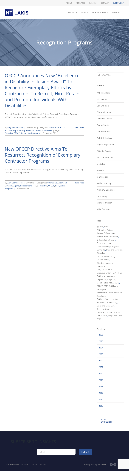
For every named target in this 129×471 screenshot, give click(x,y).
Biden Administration (106, 239)
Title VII (116, 312)
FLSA (114, 272)
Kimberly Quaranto (106, 189)
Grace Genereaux (105, 157)
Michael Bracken (104, 202)
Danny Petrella (103, 131)
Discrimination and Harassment (105, 265)
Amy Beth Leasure (15, 127)
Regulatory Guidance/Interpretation (107, 297)
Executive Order (104, 272)
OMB (106, 286)
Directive (43, 185)
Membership (102, 282)
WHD (99, 319)
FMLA (119, 272)
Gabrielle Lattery (104, 138)
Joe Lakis (101, 163)
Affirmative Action (104, 230)
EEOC (110, 269)
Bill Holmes (102, 99)
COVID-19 (101, 249)
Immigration (109, 276)
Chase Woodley (104, 112)
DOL (99, 269)
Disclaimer (102, 464)
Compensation (103, 246)
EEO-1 (104, 269)
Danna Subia (103, 125)
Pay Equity (101, 289)
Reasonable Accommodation (109, 292)
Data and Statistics (114, 249)
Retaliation (101, 302)
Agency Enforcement (22, 185)
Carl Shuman (103, 105)
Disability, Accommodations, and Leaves (34, 130)
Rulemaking (112, 302)
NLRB (117, 282)
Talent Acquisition (104, 312)
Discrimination (103, 259)
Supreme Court (103, 309)
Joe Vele (100, 170)
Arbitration (113, 236)
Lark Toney (102, 196)
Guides (100, 276)
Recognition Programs (30, 133)
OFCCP (17, 133)
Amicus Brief (102, 236)
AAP (101, 226)
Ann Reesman (103, 92)
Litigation (111, 279)
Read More (79, 127)
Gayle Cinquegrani (105, 144)
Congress (114, 246)
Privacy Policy (90, 464)
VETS (105, 315)
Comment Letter (104, 243)
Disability (9, 133)
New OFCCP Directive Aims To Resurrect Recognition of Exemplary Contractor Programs (42, 155)
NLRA (111, 282)
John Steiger (102, 176)
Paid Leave (113, 286)
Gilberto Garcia (104, 151)
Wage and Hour (115, 315)
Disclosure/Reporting (106, 256)
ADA (106, 226)
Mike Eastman (103, 209)
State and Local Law (105, 305)
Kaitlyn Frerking (104, 183)
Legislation (101, 279)
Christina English (104, 118)
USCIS (99, 315)
